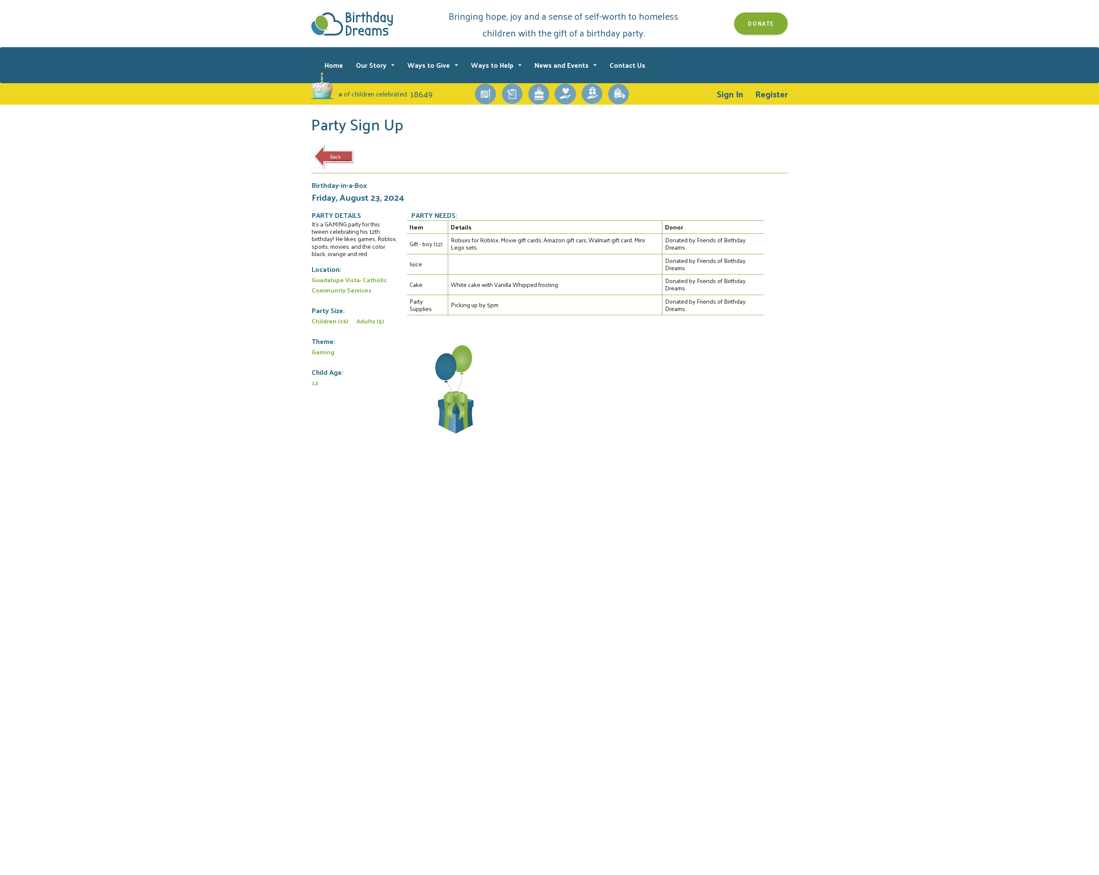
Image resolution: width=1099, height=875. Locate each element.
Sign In (730, 94)
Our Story (372, 65)
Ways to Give (429, 65)
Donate (761, 23)
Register (771, 94)
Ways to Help (493, 65)
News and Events (562, 65)
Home (334, 65)
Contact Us (627, 65)
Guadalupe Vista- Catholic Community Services (349, 285)
